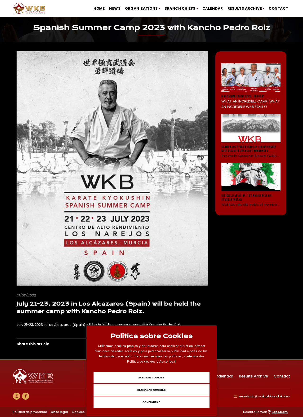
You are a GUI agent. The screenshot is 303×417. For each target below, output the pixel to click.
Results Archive (244, 8)
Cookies (78, 412)
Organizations (141, 8)
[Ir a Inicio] (29, 8)
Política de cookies (142, 361)
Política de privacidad (30, 412)
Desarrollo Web (265, 412)
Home (99, 8)
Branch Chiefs (180, 8)
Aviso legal (167, 361)
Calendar (212, 8)
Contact (278, 8)
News (114, 8)
